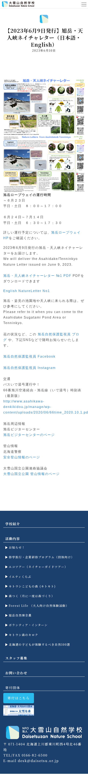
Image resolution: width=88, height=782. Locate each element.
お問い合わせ (16, 673)
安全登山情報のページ (21, 457)
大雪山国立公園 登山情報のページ (31, 474)
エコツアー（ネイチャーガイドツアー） (38, 567)
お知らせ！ (16, 547)
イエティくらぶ (19, 577)
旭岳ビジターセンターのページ (29, 435)
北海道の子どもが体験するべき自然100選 (39, 644)
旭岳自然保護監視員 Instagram (29, 368)
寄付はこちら (19, 698)
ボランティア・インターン (28, 625)
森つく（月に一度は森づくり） (31, 596)
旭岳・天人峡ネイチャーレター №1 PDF (37, 275)
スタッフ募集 (16, 658)
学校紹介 (12, 523)
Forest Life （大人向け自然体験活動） (38, 606)
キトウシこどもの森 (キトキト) (32, 586)
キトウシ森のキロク (23, 635)
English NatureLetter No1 (26, 291)
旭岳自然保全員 (20, 615)
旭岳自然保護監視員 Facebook (29, 356)
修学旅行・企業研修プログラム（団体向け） (41, 557)
